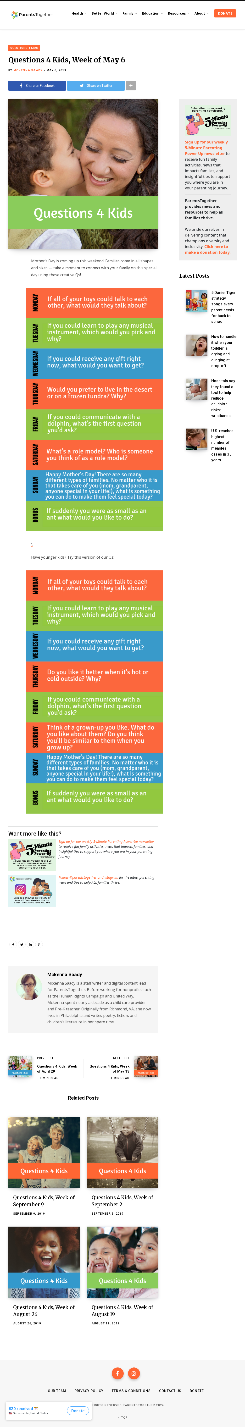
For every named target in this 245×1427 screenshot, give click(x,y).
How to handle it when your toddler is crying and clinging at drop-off (223, 351)
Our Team (57, 1391)
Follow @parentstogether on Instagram (88, 877)
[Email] (13, 300)
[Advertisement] (208, 549)
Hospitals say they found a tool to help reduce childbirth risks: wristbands (223, 398)
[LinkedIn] (30, 944)
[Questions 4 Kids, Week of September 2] (122, 1152)
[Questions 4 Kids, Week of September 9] (44, 1152)
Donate (197, 1391)
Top (124, 1418)
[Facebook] (118, 1373)
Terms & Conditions (131, 1391)
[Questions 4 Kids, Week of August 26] (44, 1262)
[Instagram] (134, 1373)
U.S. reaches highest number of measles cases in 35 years (222, 445)
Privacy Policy (88, 1391)
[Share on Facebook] (13, 274)
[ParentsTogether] (31, 15)
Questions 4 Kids (24, 48)
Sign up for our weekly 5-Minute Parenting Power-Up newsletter (106, 841)
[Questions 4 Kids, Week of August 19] (122, 1262)
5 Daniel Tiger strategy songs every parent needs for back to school (223, 307)
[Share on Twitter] (13, 287)
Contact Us (170, 1391)
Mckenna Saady (28, 70)
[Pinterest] (39, 944)
